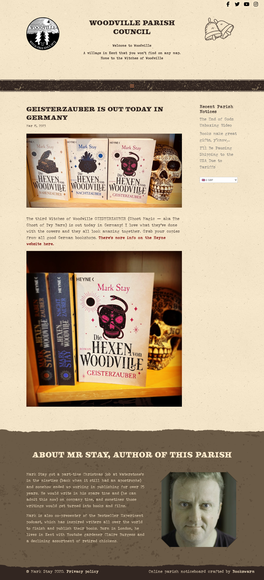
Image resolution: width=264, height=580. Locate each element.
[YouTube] (246, 4)
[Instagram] (255, 4)
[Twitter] (237, 4)
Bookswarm (243, 571)
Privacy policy (82, 571)
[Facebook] (228, 4)
